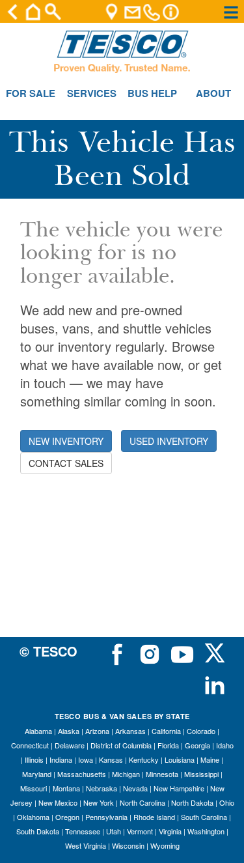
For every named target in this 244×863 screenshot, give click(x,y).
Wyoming (165, 845)
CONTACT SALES (66, 463)
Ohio (226, 802)
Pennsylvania (106, 817)
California (166, 731)
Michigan (126, 774)
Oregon (67, 817)
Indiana (60, 759)
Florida (168, 745)
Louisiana (180, 759)
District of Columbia (121, 745)
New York (98, 802)
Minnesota (162, 774)
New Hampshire (179, 788)
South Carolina (204, 817)
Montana (66, 788)
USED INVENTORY (168, 440)
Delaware (70, 745)
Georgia (197, 745)
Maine (209, 759)
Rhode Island (154, 817)
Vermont (140, 831)
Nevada (135, 788)
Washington (205, 831)
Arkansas (130, 731)
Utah (113, 831)
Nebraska (101, 788)
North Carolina (142, 802)
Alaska (68, 731)
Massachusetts (81, 774)
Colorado (201, 731)
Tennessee (82, 831)
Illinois (34, 759)
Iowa (85, 759)
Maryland (36, 774)
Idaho (225, 745)
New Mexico (57, 802)
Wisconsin (128, 845)
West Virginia (85, 845)
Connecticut (30, 745)
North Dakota (192, 802)
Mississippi (201, 774)
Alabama (38, 731)
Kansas (111, 759)
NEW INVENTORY (66, 440)
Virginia (170, 831)
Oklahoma (33, 817)
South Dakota (37, 831)
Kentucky (144, 759)
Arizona (97, 731)
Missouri (33, 788)
